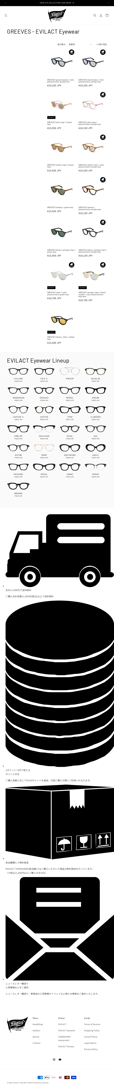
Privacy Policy (91, 1049)
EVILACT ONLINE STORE (22, 1083)
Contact (36, 1043)
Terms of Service (92, 1024)
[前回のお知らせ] (5, 3)
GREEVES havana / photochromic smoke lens (90, 208)
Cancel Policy (90, 1036)
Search (36, 1036)
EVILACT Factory (66, 1046)
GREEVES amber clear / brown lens (60, 166)
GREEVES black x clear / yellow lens (60, 338)
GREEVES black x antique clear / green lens (61, 251)
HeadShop (38, 1024)
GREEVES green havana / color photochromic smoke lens (60, 81)
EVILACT (62, 1024)
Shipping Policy (92, 1030)
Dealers (36, 1030)
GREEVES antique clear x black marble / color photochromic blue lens (92, 294)
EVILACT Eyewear (66, 1030)
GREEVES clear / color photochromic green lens (58, 293)
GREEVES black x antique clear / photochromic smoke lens (93, 251)
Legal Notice (90, 1043)
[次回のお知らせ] (109, 3)
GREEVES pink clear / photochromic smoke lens (90, 123)
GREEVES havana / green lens (60, 207)
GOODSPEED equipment (64, 1038)
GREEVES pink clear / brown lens (59, 123)
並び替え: (61, 44)
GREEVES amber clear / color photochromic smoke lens (91, 166)
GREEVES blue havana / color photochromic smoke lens (91, 81)
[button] (6, 15)
